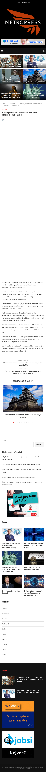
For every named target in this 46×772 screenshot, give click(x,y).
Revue (4, 649)
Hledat (4, 441)
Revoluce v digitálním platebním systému (32, 568)
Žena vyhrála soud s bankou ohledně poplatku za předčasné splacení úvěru (11, 95)
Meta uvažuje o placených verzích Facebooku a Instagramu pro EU (33, 593)
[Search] (44, 51)
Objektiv (4, 619)
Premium (5, 644)
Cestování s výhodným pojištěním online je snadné (34, 81)
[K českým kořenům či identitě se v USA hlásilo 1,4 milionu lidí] (12, 557)
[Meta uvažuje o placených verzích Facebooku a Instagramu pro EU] (34, 581)
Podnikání (5, 624)
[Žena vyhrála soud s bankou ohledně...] (11, 92)
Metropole (5, 614)
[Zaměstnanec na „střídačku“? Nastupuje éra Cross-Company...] (11, 76)
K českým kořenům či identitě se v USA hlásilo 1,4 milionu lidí (35, 95)
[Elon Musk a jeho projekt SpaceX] (12, 581)
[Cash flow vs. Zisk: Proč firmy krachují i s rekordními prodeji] (12, 534)
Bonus (4, 654)
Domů (4, 104)
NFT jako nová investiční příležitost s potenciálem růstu (33, 546)
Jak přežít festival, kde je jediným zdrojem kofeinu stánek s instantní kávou (11, 64)
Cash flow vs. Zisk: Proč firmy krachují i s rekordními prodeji (34, 64)
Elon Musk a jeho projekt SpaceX (11, 592)
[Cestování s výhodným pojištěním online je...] (34, 76)
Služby (4, 629)
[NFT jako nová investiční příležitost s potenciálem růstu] (34, 534)
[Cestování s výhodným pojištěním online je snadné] (23, 398)
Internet (4, 639)
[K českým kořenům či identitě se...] (34, 92)
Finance (13, 104)
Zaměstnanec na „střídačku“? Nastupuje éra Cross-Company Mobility (11, 80)
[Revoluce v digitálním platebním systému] (34, 557)
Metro (4, 634)
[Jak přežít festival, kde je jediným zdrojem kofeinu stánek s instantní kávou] (8, 680)
